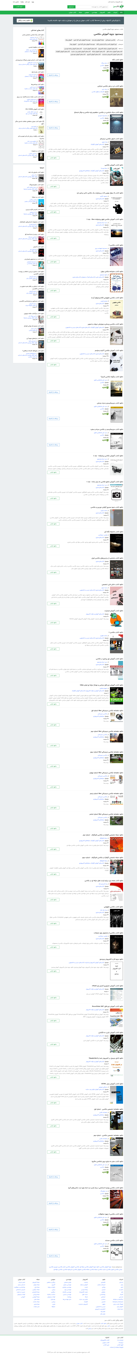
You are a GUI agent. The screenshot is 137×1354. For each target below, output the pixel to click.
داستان (92, 1148)
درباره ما (121, 1343)
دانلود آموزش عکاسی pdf (73, 284)
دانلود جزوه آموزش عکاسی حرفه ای (65, 151)
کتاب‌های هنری (33, 39)
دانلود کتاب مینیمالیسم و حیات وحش (110, 403)
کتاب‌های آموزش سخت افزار (114, 51)
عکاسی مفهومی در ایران (93, 311)
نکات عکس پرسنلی (80, 337)
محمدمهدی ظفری (31, 99)
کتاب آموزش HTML (97, 1094)
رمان (122, 1285)
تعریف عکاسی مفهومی (57, 308)
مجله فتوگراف (103, 838)
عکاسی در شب (68, 566)
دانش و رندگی (60, 891)
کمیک (121, 1294)
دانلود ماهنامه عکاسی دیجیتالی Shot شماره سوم (106, 752)
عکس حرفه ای (85, 893)
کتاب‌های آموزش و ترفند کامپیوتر (107, 49)
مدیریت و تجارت (21, 1292)
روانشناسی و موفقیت (19, 1287)
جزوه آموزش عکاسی (81, 151)
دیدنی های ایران (98, 566)
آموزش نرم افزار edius (66, 698)
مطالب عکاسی (52, 151)
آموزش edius (76, 695)
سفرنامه (106, 1122)
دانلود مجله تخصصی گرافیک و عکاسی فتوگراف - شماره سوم (102, 857)
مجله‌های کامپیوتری (84, 171)
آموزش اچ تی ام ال (56, 1096)
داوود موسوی (103, 275)
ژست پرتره (87, 891)
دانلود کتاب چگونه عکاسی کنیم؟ (112, 377)
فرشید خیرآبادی (103, 535)
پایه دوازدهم (100, 600)
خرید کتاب (106, 1345)
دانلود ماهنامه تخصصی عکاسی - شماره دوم (108, 1135)
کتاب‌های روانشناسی (32, 263)
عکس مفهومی (68, 917)
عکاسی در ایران (89, 566)
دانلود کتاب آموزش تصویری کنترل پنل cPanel (107, 986)
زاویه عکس (101, 893)
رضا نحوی (104, 142)
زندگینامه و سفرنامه (118, 1299)
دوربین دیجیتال (82, 175)
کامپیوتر (102, 12)
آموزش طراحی (62, 868)
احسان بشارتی (32, 154)
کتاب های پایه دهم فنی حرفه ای (61, 335)
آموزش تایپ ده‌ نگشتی (96, 1040)
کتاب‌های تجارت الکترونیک (30, 101)
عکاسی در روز (81, 566)
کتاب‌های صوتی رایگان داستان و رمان (28, 64)
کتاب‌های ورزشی (33, 330)
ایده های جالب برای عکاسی (79, 311)
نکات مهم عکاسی (73, 149)
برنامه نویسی (84, 1290)
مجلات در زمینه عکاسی (85, 178)
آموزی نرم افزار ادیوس (86, 695)
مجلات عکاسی (74, 178)
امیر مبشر (33, 329)
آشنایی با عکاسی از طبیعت (70, 175)
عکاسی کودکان (100, 287)
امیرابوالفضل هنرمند (31, 353)
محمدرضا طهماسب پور (101, 248)
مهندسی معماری (67, 1287)
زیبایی (53, 1290)
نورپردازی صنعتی (86, 669)
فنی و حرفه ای (86, 258)
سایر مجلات (37, 1307)
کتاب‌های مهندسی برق (31, 114)
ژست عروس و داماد (70, 891)
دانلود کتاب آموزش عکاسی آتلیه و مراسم (109, 350)
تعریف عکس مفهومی (78, 917)
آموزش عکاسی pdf (99, 597)
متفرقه (53, 1307)
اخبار (71, 1120)
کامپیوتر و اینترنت (83, 1304)
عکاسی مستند (57, 282)
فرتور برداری (88, 542)
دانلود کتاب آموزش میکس (69, 700)
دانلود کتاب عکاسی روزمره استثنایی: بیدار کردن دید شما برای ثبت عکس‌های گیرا (95, 1188)
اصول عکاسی (93, 361)
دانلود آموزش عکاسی (87, 597)
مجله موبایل (37, 1285)
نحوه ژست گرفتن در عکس (64, 893)
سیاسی (103, 1299)
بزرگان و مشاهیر (51, 1282)
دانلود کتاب (53, 158)
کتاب (108, 1326)
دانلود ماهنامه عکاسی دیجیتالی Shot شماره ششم (106, 814)
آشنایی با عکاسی (75, 180)
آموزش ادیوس (56, 698)
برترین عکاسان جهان (94, 568)
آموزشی (23, 1297)
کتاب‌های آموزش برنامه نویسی (73, 49)
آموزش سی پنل (90, 994)
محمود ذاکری (103, 196)
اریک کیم (104, 89)
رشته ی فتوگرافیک (91, 600)
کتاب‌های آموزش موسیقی (78, 54)
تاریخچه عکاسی (67, 1269)
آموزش (93, 1122)
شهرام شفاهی (103, 688)
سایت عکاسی (102, 1269)
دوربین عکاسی (83, 149)
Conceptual (60, 917)
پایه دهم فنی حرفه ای (93, 335)
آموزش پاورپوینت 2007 (89, 1017)
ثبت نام (27, 2)
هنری (53, 1304)
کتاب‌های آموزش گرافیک (63, 51)
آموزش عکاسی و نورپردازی (96, 358)
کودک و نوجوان (51, 1297)
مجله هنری (37, 1304)
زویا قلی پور (33, 249)
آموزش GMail (82, 1066)
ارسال (89, 1328)
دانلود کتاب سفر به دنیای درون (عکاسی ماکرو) (107, 1161)
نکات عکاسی (91, 151)
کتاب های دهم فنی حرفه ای (78, 335)
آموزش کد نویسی (63, 1094)
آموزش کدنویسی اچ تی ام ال (85, 1096)
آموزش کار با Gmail (54, 1066)
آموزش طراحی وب (104, 1099)
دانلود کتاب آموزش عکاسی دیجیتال (71, 282)
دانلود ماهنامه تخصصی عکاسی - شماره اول (108, 1109)
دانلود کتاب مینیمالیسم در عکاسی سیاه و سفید (106, 429)
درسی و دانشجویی (100, 1307)
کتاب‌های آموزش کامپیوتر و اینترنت (112, 54)
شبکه (86, 1297)
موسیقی (53, 1299)
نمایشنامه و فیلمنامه (118, 1302)
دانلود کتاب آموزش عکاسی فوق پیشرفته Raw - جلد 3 (105, 219)
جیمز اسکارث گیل (31, 187)
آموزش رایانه (91, 619)
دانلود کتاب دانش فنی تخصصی (112, 584)
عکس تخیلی (88, 917)
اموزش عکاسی (77, 1269)
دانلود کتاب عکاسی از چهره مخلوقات (110, 1214)
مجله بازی (37, 1287)
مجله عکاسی (93, 1269)
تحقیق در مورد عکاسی (84, 595)
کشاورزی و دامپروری (100, 1309)
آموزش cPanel (99, 994)
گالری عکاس (58, 1120)
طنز (122, 1292)
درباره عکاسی (94, 595)
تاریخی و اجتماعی (20, 1290)
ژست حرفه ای (93, 893)
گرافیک (56, 868)
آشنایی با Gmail (57, 1069)
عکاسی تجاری (71, 542)
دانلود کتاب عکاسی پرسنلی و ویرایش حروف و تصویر (105, 324)
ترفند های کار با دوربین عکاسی (74, 518)
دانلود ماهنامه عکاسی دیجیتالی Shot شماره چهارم (106, 773)
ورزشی (53, 1302)
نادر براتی (34, 175)
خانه (121, 12)
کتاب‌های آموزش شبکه (98, 51)
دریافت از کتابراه (53, 75)
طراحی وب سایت (83, 1299)
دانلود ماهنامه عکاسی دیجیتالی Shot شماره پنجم (106, 793)
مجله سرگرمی (36, 1290)
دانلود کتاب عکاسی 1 (116, 632)
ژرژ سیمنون (33, 212)
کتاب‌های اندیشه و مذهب (30, 201)
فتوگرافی (106, 154)
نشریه (101, 1120)
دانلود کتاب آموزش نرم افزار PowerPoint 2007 (107, 1006)
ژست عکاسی (94, 891)
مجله (80, 12)
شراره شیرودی (32, 75)
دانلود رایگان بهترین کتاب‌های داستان (27, 155)
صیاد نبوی (104, 588)
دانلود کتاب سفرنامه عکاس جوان (112, 271)
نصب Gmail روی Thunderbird (95, 1066)
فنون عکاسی (110, 1269)
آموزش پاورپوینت (100, 1017)
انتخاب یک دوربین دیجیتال (95, 175)
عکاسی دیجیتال (77, 232)
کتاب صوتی (72, 12)
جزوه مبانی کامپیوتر (90, 967)
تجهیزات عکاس (99, 1148)
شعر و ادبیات (21, 1282)
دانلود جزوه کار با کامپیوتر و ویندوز (111, 959)
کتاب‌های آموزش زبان (31, 278)
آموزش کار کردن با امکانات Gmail (69, 1066)
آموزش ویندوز (55, 967)
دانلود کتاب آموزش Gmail (61, 1071)
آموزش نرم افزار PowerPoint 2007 (68, 1014)
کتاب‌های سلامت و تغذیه (31, 89)
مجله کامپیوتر (36, 1282)
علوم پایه (103, 1311)
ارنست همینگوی (32, 63)
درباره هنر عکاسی (72, 595)
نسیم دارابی (33, 87)
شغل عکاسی (76, 154)
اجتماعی (103, 1297)
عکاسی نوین (91, 149)
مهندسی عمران (67, 1285)
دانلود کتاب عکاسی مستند (114, 1240)
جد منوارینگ (103, 1191)
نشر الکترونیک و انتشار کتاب (115, 2)
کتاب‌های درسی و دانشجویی (73, 327)
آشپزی (53, 1285)
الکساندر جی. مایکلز (31, 50)
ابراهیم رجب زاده (31, 141)
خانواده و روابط (51, 1287)
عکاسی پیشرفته (99, 232)
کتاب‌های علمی (100, 277)
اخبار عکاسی (65, 1120)
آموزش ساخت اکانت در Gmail (71, 1069)
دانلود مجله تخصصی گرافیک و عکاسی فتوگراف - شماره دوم (103, 835)
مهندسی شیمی (67, 1294)
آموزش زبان (120, 1307)
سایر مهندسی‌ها (67, 1299)
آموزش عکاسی (99, 149)
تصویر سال (74, 568)
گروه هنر (83, 600)
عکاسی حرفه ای (80, 542)
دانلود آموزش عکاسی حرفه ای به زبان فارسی (69, 597)
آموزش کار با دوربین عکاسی (60, 230)
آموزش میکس (58, 695)
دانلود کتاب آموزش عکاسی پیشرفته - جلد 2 (108, 456)
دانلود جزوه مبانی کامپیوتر (67, 967)
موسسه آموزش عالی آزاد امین (82, 40)
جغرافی (103, 1292)
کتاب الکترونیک (104, 1340)
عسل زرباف (104, 63)
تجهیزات (106, 1148)
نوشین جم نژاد (32, 237)
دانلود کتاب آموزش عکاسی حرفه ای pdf (71, 206)
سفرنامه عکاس (100, 1122)
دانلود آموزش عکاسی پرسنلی (93, 337)
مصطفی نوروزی (103, 1087)
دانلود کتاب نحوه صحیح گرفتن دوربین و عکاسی (107, 507)
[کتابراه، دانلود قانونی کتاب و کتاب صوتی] (105, 71)
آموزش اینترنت (99, 619)
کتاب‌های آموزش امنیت (90, 49)
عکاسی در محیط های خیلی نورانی (72, 669)
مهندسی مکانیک (66, 1292)
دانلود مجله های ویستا (64, 180)
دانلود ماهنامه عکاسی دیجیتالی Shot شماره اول (107, 711)
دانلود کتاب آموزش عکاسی (91, 154)
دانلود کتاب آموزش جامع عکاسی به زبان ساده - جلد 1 (105, 482)
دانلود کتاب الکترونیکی (55, 700)
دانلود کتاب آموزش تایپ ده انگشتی (110, 1032)
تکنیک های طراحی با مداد (96, 845)
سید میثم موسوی (102, 223)
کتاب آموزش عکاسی (64, 178)
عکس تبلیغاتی (77, 943)
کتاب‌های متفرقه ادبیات (31, 305)
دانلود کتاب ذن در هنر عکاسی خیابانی (110, 86)
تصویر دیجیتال (59, 232)
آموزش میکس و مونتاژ (95, 698)
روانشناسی (102, 1294)
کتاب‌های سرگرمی (32, 357)
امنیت (86, 1287)
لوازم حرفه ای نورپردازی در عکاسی (87, 672)
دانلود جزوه (100, 967)
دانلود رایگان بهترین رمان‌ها (30, 189)
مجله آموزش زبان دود (98, 40)
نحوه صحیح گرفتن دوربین (91, 518)
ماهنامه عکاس (103, 1112)
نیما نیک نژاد (103, 910)
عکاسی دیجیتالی (110, 40)
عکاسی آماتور (79, 358)
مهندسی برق (68, 1290)
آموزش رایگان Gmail (84, 1069)
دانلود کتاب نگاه (117, 60)
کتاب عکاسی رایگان (100, 151)
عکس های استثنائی (80, 920)
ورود (33, 2)
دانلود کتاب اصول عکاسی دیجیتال (111, 139)
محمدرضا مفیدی (102, 116)
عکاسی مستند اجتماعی (95, 284)
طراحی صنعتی (67, 1282)
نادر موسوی (33, 37)
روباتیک (69, 1297)
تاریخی (103, 1290)
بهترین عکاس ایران (83, 568)
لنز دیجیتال (69, 469)
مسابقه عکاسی (104, 568)
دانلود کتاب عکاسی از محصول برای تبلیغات (108, 933)
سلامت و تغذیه (51, 1294)
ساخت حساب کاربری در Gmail (58, 1073)
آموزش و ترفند (84, 1285)
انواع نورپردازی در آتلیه (61, 358)
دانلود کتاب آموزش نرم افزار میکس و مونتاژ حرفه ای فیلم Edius (101, 685)
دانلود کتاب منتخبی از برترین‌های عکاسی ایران (107, 558)
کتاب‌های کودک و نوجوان (31, 51)
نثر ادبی (121, 1297)
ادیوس (100, 700)
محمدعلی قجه (32, 341)
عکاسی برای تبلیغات (87, 943)
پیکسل (71, 232)
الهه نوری (33, 126)
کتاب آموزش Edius (98, 695)
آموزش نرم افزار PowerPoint (95, 1014)
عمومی (87, 12)
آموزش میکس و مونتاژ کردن (80, 698)
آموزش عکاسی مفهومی (70, 308)
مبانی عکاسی (86, 1148)
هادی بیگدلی (32, 200)
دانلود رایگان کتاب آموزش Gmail (75, 1073)
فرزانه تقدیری (32, 224)
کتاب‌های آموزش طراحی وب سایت (80, 51)
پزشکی (103, 1287)
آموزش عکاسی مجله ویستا (88, 180)
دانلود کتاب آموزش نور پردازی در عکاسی (109, 659)
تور (82, 1122)
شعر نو (121, 1290)
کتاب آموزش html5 (74, 1094)
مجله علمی (37, 1299)
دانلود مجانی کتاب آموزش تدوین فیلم (87, 700)
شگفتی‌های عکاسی (97, 917)
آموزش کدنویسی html (99, 1096)
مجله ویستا (104, 168)
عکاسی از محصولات (57, 943)
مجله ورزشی (36, 1294)
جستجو (71, 7)
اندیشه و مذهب (101, 1285)
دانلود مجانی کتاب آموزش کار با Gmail (78, 1071)
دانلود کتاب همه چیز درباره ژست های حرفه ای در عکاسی (104, 881)
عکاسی (102, 65)
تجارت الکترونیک (68, 943)
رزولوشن (66, 232)
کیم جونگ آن (32, 316)
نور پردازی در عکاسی (97, 669)
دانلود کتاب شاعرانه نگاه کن (113, 532)
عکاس (87, 1120)
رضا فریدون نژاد (103, 884)
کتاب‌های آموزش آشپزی (93, 54)
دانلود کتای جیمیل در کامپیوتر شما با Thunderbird (106, 1058)
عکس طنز (98, 920)
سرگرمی (53, 1292)
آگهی (80, 1148)
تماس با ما (16, 2)
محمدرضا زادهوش (31, 262)
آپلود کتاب (19, 7)
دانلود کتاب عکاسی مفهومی (113, 907)
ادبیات (115, 12)
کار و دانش (93, 258)
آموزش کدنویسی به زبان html (69, 1096)
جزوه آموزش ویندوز (79, 967)
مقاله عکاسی (85, 1269)
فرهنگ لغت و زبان (118, 1304)
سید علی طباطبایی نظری (100, 380)
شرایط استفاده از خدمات (116, 1347)
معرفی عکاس (87, 1122)
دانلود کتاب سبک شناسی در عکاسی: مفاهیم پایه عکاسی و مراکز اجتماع (98, 112)
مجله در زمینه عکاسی (98, 178)
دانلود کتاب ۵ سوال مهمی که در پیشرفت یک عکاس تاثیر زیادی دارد (100, 193)
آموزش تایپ (86, 1040)
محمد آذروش (32, 277)
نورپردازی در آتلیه (101, 672)
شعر (122, 1287)
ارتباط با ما (120, 1340)
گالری (52, 1120)
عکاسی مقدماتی (86, 282)
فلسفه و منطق (100, 92)
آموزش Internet (74, 619)
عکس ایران (60, 566)
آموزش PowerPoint (82, 1014)
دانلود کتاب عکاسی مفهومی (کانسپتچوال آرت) (107, 298)
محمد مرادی (104, 510)
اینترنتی (92, 1120)
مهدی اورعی (104, 301)
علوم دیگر (102, 1314)
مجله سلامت (36, 1302)
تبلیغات (96, 943)
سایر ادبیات (120, 1309)
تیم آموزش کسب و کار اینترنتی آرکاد (106, 44)
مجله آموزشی (36, 1297)
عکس (81, 154)
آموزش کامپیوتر (82, 619)
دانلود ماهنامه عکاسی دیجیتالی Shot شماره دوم (107, 731)
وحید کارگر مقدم (31, 112)
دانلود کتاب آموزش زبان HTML (112, 1084)
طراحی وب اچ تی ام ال (81, 1099)
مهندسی (94, 12)
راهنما (22, 2)
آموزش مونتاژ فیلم (67, 695)
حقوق (104, 1304)
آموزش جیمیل (95, 1069)
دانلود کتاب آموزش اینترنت (113, 611)
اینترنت (97, 1120)
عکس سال (54, 566)
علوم (109, 12)
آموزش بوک (68, 40)
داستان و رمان (21, 1285)
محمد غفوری (103, 636)
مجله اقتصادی (36, 1292)
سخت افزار (85, 1294)
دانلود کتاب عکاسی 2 (116, 245)
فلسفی (103, 1302)
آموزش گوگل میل (104, 1069)
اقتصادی (103, 1282)
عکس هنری (95, 542)
